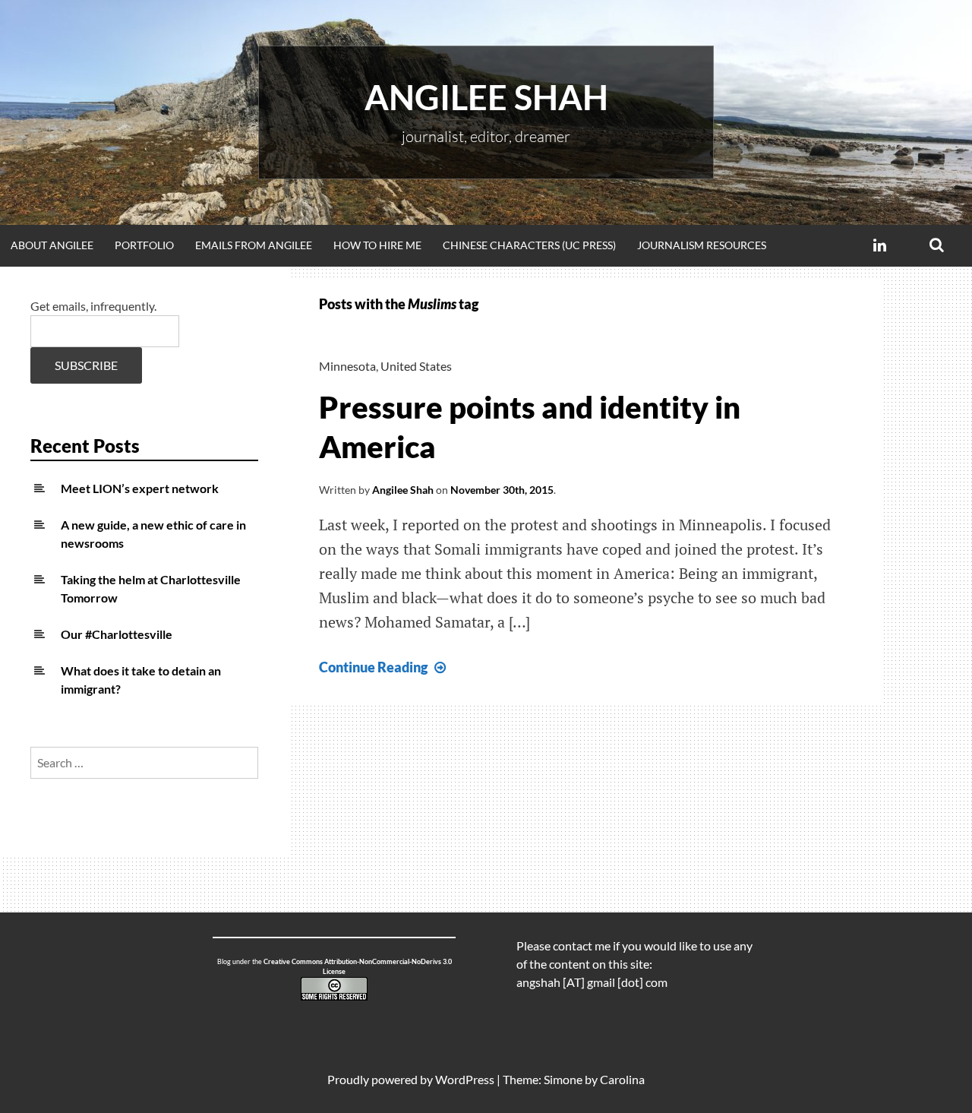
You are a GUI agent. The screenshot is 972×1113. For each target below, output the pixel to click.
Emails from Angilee (253, 245)
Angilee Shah (486, 97)
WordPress (464, 1079)
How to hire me (377, 245)
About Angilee (52, 245)
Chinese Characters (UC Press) (529, 245)
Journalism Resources (701, 245)
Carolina (622, 1079)
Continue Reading (384, 667)
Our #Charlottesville (116, 634)
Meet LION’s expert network (140, 488)
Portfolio (144, 245)
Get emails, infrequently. (93, 306)
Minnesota (347, 366)
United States (416, 366)
